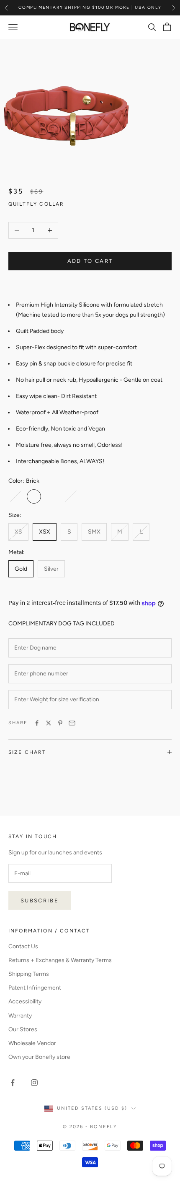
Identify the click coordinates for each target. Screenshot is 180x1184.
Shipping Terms (28, 973)
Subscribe (40, 900)
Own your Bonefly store (39, 1057)
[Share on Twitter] (48, 723)
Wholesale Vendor (32, 1043)
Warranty (20, 1015)
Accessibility (24, 1001)
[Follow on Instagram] (34, 1082)
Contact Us (23, 946)
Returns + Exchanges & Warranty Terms (60, 960)
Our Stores (22, 1029)
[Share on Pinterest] (60, 723)
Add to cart (90, 261)
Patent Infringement (34, 987)
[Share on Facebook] (36, 723)
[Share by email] (72, 723)
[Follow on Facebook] (12, 1082)
